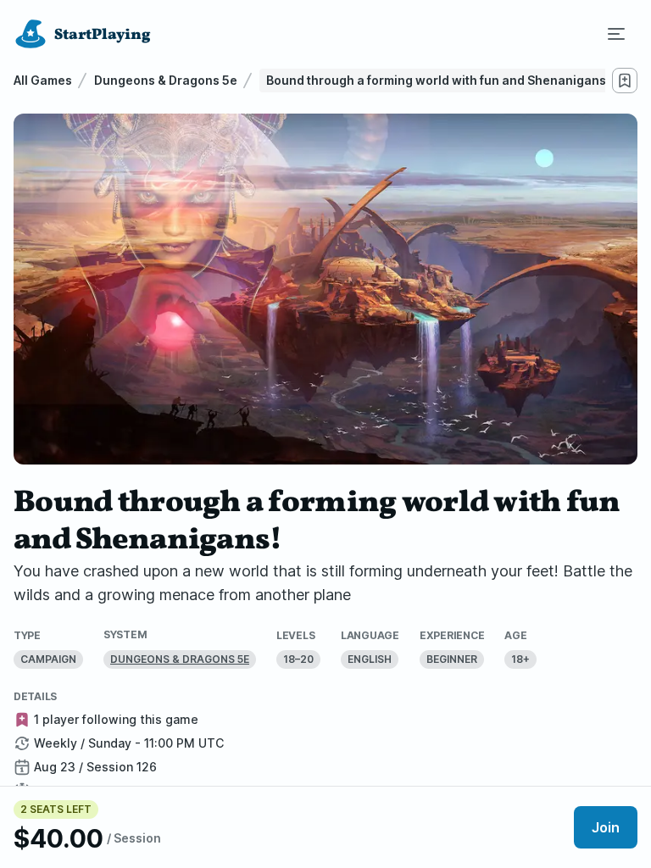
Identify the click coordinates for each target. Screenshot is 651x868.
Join (606, 827)
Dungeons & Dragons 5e (165, 80)
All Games (43, 80)
